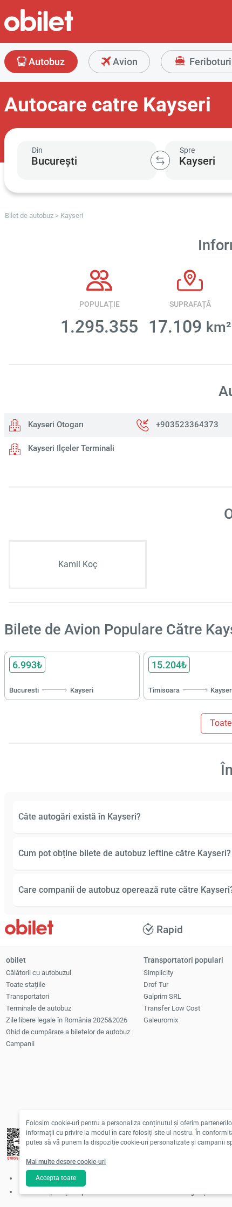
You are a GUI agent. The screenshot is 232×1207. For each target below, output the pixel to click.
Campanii (20, 1044)
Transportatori (27, 996)
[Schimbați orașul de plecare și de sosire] (160, 160)
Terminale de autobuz (38, 1008)
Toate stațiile (25, 984)
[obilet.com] (64, 30)
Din (37, 150)
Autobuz (45, 61)
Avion (124, 61)
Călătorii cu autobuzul (38, 973)
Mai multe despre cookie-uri (66, 1162)
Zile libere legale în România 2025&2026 (66, 1020)
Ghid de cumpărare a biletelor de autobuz (68, 1032)
